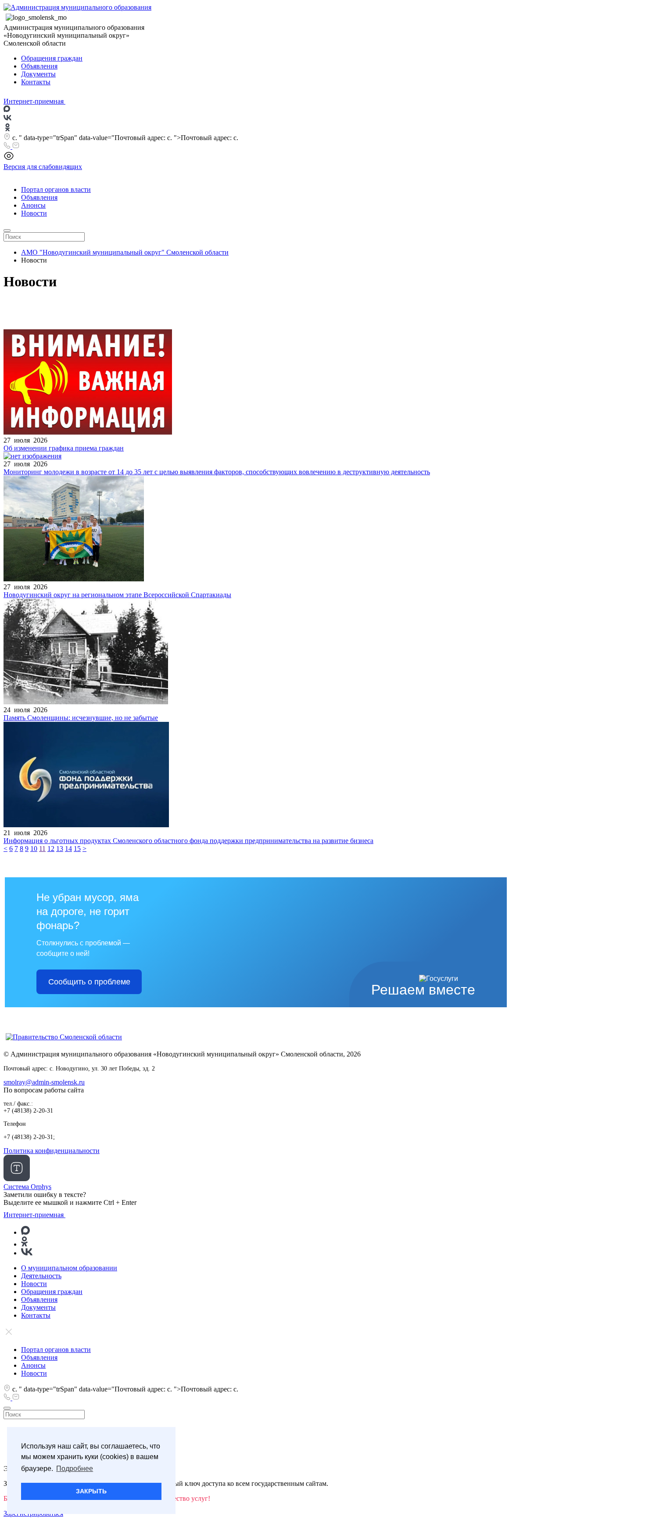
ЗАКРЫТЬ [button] (91, 1491)
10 (33, 848)
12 (50, 848)
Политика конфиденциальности (52, 1150)
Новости (34, 213)
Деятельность (41, 1276)
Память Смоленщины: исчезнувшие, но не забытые (81, 717)
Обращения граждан (51, 58)
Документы (38, 74)
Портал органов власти (56, 189)
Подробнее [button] (74, 1468)
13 (59, 848)
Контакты (35, 82)
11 (42, 848)
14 (68, 848)
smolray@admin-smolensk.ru (44, 1082)
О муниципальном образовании (69, 1268)
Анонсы (33, 205)
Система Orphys (27, 1186)
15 (77, 848)
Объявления (39, 66)
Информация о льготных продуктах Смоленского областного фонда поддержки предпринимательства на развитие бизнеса (188, 840)
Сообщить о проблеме (89, 981)
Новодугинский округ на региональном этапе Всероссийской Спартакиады (117, 594)
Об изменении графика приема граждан (64, 448)
